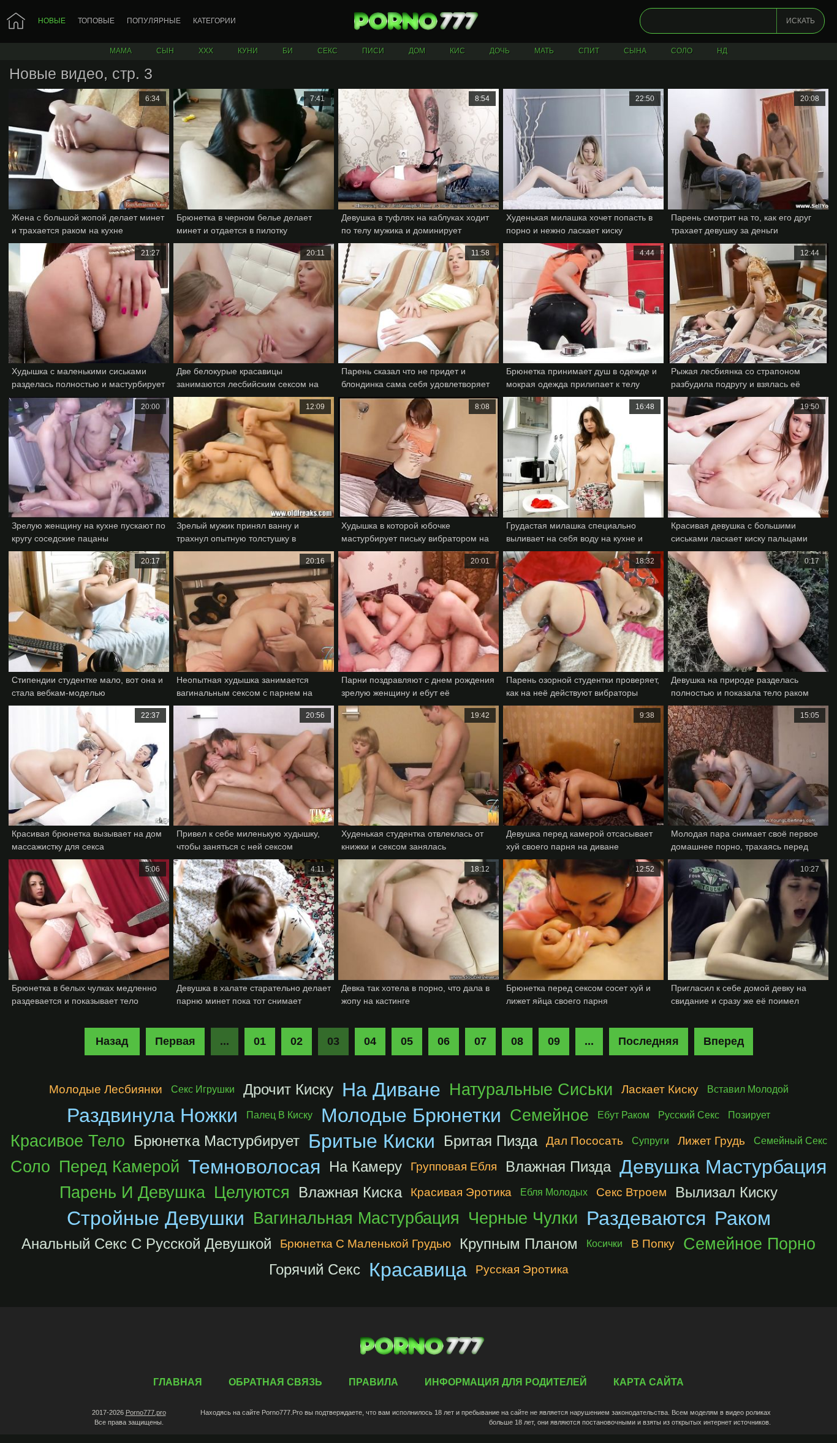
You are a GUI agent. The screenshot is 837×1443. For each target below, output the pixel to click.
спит (588, 51)
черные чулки (523, 1217)
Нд (722, 51)
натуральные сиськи (531, 1089)
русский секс (688, 1115)
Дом (417, 51)
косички (604, 1243)
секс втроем (631, 1192)
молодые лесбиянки (105, 1089)
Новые (52, 21)
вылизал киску (726, 1192)
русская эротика (522, 1269)
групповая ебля (454, 1166)
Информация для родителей (506, 1382)
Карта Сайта (648, 1382)
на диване (391, 1089)
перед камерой (119, 1166)
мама (121, 51)
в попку (653, 1243)
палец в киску (279, 1115)
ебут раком (623, 1115)
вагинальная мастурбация (356, 1217)
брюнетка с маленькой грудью (365, 1243)
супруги (650, 1141)
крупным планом (519, 1243)
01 (260, 1041)
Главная (418, 21)
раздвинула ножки (152, 1115)
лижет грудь (711, 1140)
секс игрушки (203, 1089)
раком (742, 1218)
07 (480, 1041)
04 (370, 1041)
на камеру (365, 1166)
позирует (749, 1115)
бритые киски (371, 1141)
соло (681, 51)
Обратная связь (275, 1382)
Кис (457, 51)
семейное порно (749, 1243)
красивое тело (67, 1140)
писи (373, 51)
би (287, 51)
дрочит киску (288, 1089)
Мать (544, 51)
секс (327, 51)
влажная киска (350, 1192)
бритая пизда (490, 1140)
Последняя (648, 1041)
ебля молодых (554, 1192)
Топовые (96, 21)
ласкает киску (660, 1089)
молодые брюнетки (411, 1115)
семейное (549, 1115)
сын (165, 51)
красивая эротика (461, 1192)
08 (517, 1041)
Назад (112, 1041)
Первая (175, 1041)
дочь (500, 51)
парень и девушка (132, 1192)
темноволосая (254, 1167)
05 (407, 1041)
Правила (373, 1382)
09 (554, 1041)
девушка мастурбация (723, 1167)
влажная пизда (558, 1166)
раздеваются (646, 1218)
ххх (206, 51)
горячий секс (314, 1269)
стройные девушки (155, 1218)
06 (443, 1041)
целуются (252, 1192)
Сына (635, 51)
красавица (418, 1269)
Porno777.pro (146, 1412)
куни (248, 51)
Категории (214, 21)
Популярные (154, 21)
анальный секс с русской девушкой (146, 1243)
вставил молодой (748, 1089)
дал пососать (584, 1140)
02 (296, 1041)
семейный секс (790, 1141)
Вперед (723, 1041)
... (589, 1041)
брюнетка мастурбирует (217, 1140)
